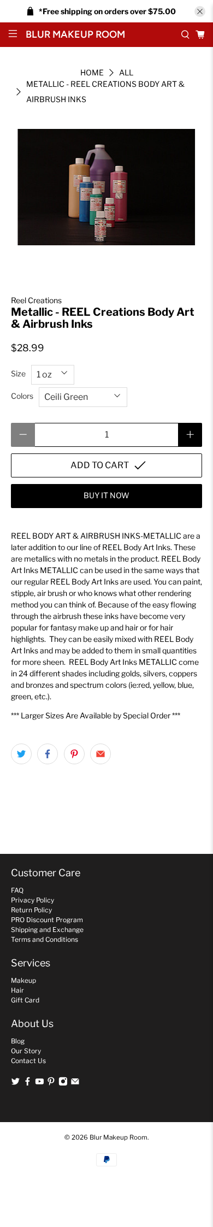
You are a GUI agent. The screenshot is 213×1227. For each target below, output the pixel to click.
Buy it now (106, 495)
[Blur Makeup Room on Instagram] (63, 1083)
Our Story (26, 1051)
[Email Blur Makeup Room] (75, 1083)
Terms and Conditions (44, 939)
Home (92, 72)
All (126, 72)
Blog (18, 1041)
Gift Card (25, 1000)
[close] (199, 11)
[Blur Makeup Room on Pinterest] (51, 1083)
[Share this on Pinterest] (74, 754)
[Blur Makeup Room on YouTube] (39, 1083)
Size (18, 373)
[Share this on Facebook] (47, 754)
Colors (22, 395)
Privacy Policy (32, 900)
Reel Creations (36, 300)
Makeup (23, 980)
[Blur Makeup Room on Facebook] (27, 1083)
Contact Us (28, 1061)
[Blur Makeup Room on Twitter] (15, 1083)
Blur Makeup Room (118, 1137)
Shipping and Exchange (47, 929)
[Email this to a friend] (100, 754)
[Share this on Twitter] (21, 754)
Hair (17, 990)
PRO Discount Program (47, 920)
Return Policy (31, 910)
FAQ (17, 890)
